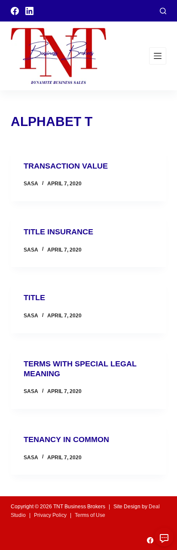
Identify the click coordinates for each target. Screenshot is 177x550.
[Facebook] (15, 11)
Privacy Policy (50, 515)
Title (34, 297)
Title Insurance (58, 231)
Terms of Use (90, 515)
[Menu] (157, 56)
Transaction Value (66, 166)
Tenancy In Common (66, 439)
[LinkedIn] (29, 11)
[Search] (163, 11)
